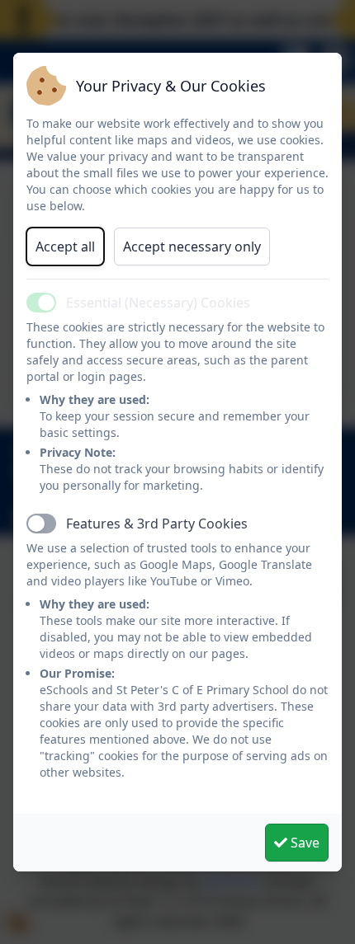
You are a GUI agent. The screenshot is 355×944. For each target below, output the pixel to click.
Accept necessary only (192, 246)
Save (303, 843)
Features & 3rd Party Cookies (157, 523)
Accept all (65, 246)
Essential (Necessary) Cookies (158, 303)
